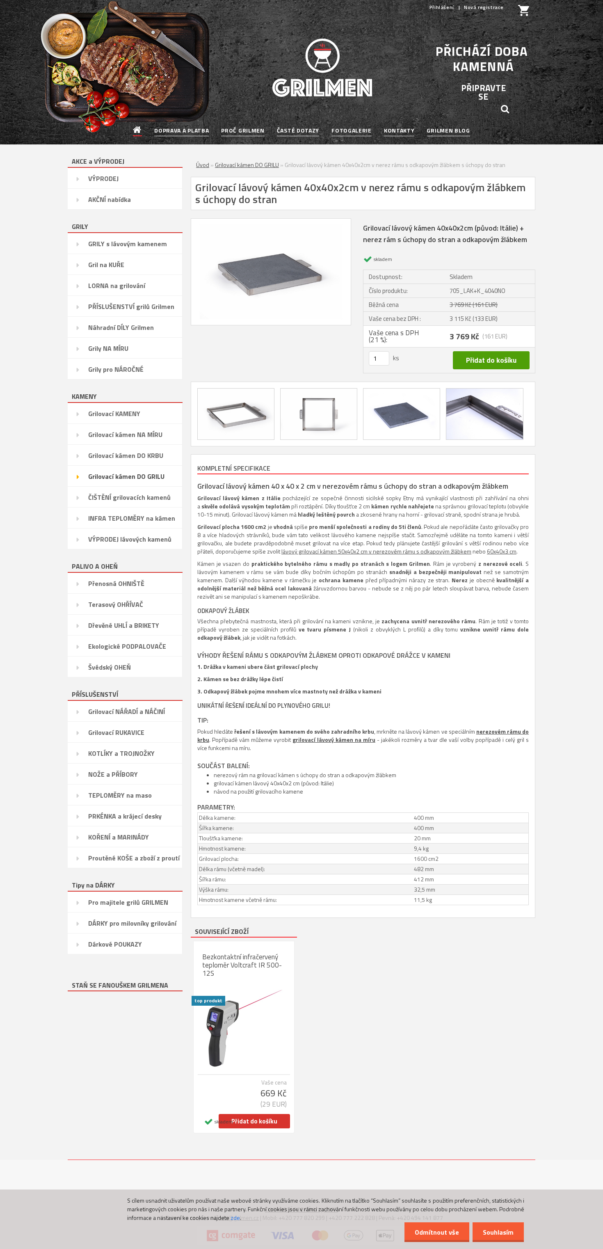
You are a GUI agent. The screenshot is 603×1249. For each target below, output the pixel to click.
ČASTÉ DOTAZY (298, 130)
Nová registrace (484, 7)
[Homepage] (137, 130)
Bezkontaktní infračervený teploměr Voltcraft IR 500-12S (242, 965)
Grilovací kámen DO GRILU (247, 164)
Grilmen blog (448, 130)
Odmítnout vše (437, 1232)
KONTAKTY (399, 130)
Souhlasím (498, 1232)
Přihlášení (442, 7)
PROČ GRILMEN (242, 130)
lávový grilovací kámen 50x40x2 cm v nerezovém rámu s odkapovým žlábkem (376, 551)
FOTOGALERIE (351, 130)
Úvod (202, 164)
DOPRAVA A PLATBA (181, 130)
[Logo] (322, 68)
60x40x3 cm (501, 551)
